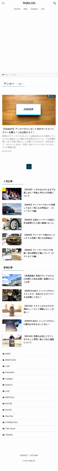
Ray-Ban (9, 416)
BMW (7, 354)
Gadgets (9, 379)
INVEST (9, 385)
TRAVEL (9, 435)
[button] (55, 3)
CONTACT (24, 455)
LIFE (7, 391)
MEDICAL (9, 397)
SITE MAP (34, 455)
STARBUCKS (11, 422)
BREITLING (10, 360)
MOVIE (8, 403)
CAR (7, 366)
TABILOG (29, 3)
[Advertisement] (29, 42)
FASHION (9, 372)
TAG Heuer (10, 428)
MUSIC (8, 410)
